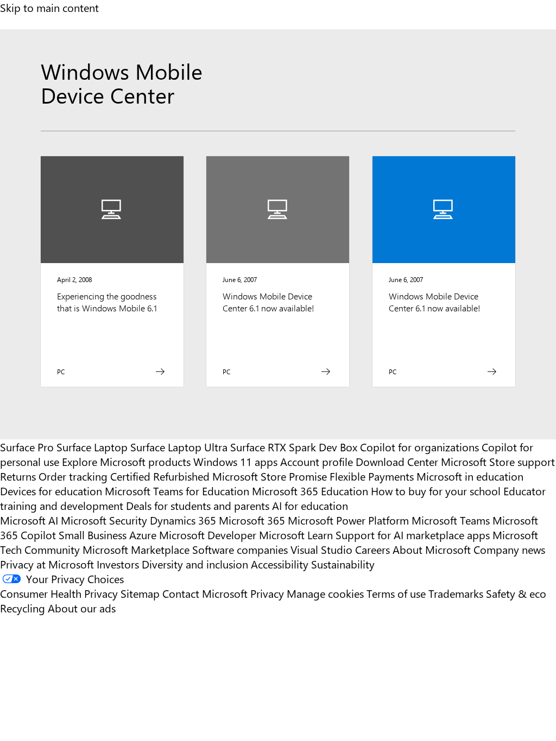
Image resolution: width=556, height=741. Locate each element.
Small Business (93, 534)
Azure (142, 534)
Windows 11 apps (235, 461)
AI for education (310, 505)
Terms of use (396, 593)
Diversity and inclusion (195, 564)
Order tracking (73, 476)
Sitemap (140, 593)
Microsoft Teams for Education (177, 490)
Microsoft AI (29, 520)
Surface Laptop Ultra (179, 446)
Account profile (316, 461)
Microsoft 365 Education (310, 490)
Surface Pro (27, 446)
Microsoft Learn (296, 534)
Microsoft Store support (498, 461)
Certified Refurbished (160, 476)
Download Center (397, 461)
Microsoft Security (104, 520)
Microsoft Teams (451, 520)
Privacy (268, 593)
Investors (118, 564)
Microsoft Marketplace (136, 549)
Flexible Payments (372, 476)
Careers (372, 549)
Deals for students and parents (197, 505)
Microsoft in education (469, 476)
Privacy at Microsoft (47, 564)
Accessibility (279, 564)
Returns (18, 476)
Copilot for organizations (419, 446)
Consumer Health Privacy (59, 593)
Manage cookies (325, 593)
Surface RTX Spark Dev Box (293, 446)
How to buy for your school (436, 490)
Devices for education (51, 490)
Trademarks (455, 593)
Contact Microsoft (205, 593)
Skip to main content (49, 7)
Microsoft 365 (252, 520)
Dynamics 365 (183, 520)
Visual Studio (321, 549)
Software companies (240, 549)
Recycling (22, 608)
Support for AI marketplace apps (413, 534)
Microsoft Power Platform (348, 520)
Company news (509, 549)
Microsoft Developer (207, 534)
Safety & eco (516, 593)
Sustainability (343, 564)
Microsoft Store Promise (269, 476)
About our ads (82, 608)
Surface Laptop (92, 446)
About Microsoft (432, 549)
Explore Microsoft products (126, 461)
